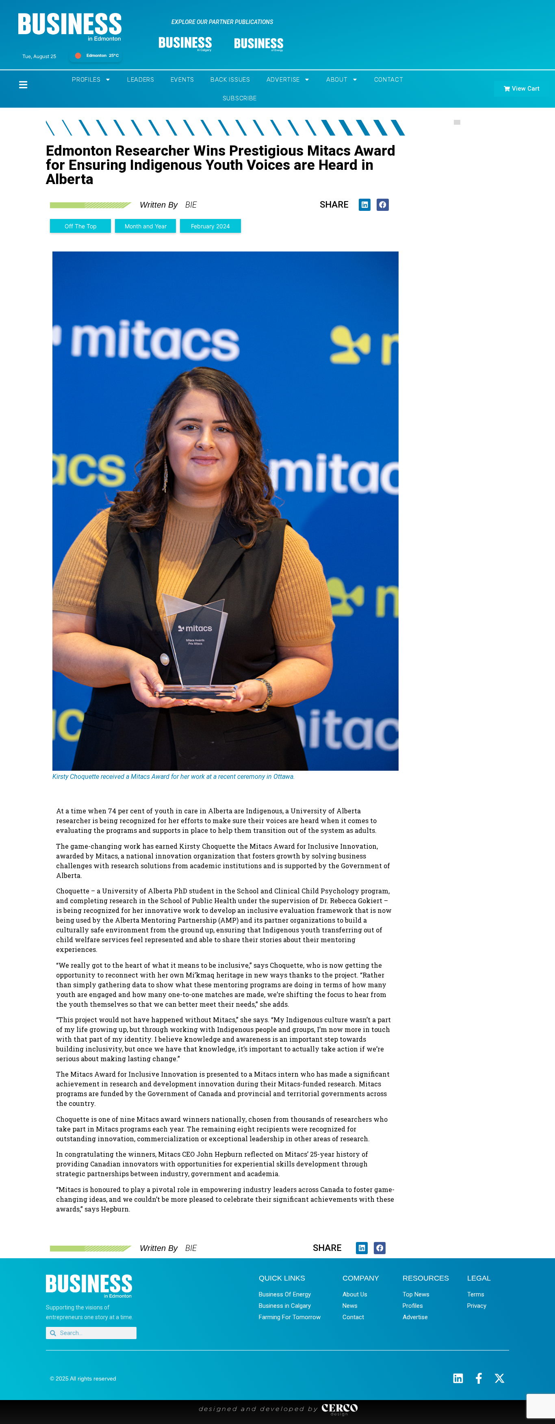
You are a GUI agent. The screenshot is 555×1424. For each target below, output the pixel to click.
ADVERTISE (283, 79)
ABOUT (337, 79)
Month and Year (146, 226)
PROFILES (86, 79)
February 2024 (210, 226)
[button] (365, 204)
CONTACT (388, 79)
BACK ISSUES (230, 79)
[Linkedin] (458, 1378)
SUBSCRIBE (240, 98)
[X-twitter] (499, 1378)
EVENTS (182, 79)
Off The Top (81, 226)
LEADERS (140, 79)
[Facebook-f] (478, 1378)
